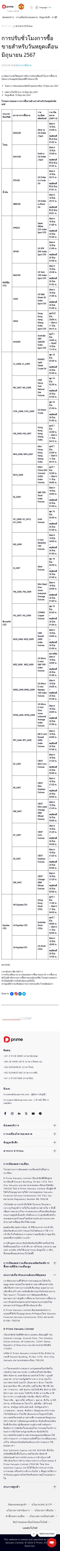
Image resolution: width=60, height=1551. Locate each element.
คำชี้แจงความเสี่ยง (15, 1516)
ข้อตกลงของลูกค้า (17, 1504)
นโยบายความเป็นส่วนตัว (41, 1516)
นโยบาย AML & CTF (41, 1504)
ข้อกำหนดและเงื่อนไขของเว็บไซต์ (30, 1521)
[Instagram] (16, 994)
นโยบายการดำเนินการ (18, 1510)
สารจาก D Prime (24, 26)
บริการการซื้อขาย (23, 65)
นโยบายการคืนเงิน (43, 1510)
